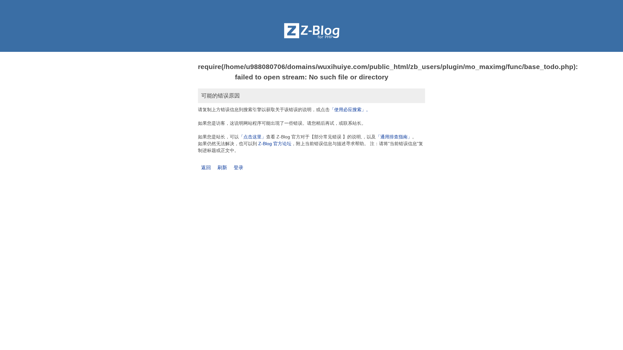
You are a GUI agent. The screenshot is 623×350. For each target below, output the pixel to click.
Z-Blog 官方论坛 (274, 143)
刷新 (222, 167)
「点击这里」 (252, 136)
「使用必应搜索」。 (350, 109)
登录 (238, 167)
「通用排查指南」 (394, 136)
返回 (206, 167)
